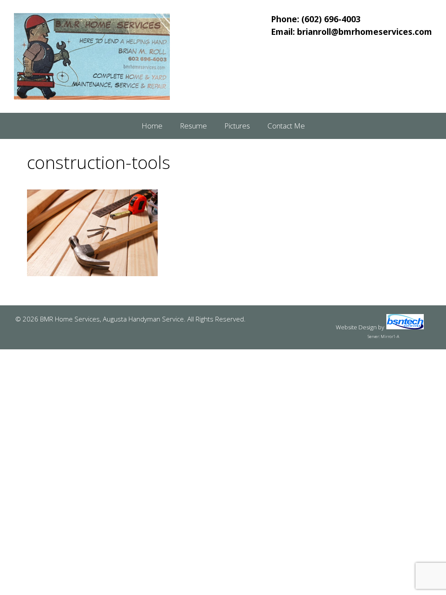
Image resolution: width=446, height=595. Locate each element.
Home (152, 126)
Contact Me (286, 126)
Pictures (237, 126)
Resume (193, 126)
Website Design (356, 327)
